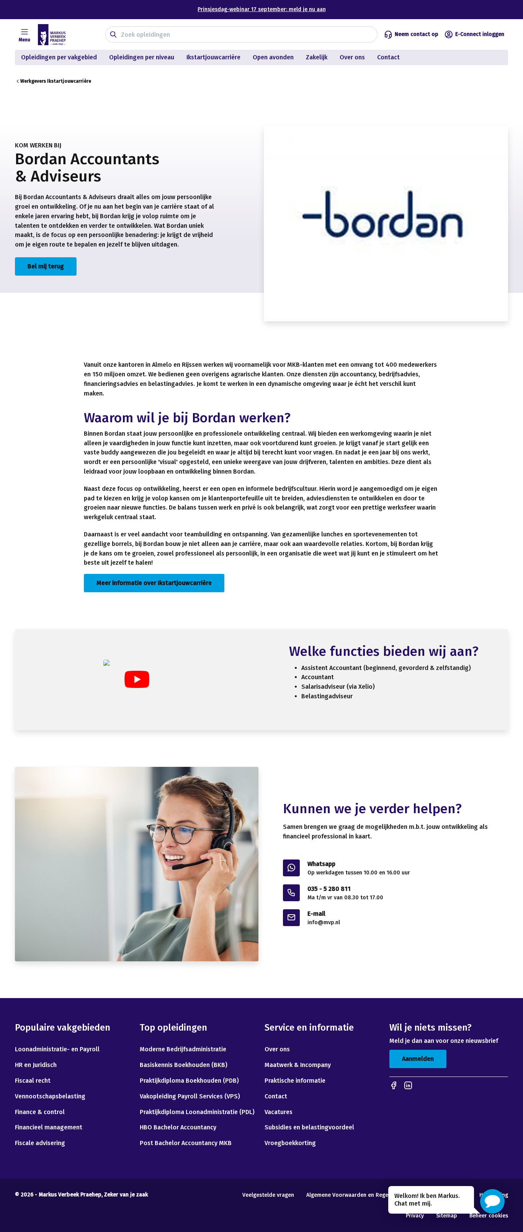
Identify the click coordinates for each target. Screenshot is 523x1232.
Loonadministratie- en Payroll (57, 1049)
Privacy (415, 1215)
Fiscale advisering (40, 1143)
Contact (389, 57)
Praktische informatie (295, 1080)
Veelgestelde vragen (268, 1195)
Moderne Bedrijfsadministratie (183, 1049)
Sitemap (446, 1215)
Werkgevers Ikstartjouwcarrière (55, 81)
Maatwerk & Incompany (298, 1065)
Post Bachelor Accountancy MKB (186, 1143)
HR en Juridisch (36, 1065)
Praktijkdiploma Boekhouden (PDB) (189, 1080)
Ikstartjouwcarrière (213, 57)
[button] (492, 1201)
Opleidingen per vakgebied (59, 57)
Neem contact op (416, 34)
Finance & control (40, 1112)
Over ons (352, 57)
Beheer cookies (488, 1215)
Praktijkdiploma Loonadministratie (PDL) (197, 1112)
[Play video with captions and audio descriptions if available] (136, 679)
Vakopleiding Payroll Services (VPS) (190, 1096)
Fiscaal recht (33, 1080)
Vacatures (279, 1112)
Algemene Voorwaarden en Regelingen (355, 1195)
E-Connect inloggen (479, 34)
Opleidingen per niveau (141, 57)
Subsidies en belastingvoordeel (309, 1127)
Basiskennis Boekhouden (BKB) (183, 1065)
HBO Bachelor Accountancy (178, 1127)
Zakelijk (316, 57)
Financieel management (48, 1127)
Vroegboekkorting (290, 1143)
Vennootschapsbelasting (51, 1096)
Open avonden (273, 57)
